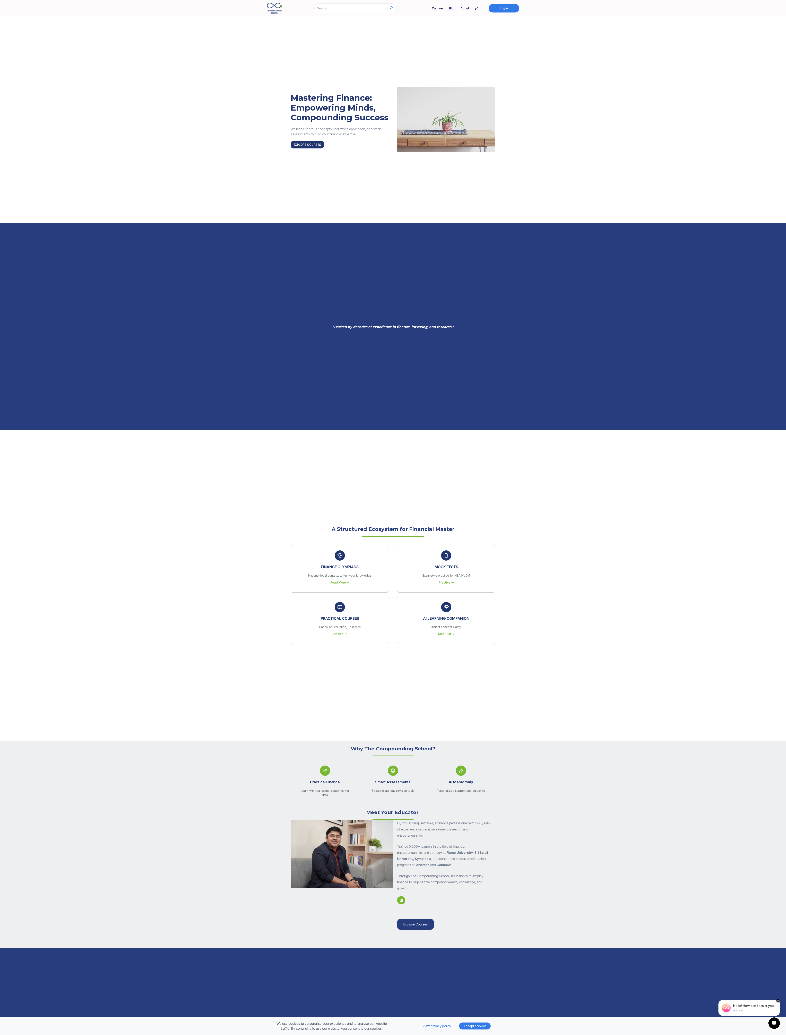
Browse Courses (415, 924)
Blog (452, 8)
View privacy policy (436, 1026)
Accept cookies (475, 1026)
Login (504, 8)
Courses (438, 8)
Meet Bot (445, 634)
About (465, 8)
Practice (445, 582)
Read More (338, 582)
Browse (338, 634)
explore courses (307, 144)
